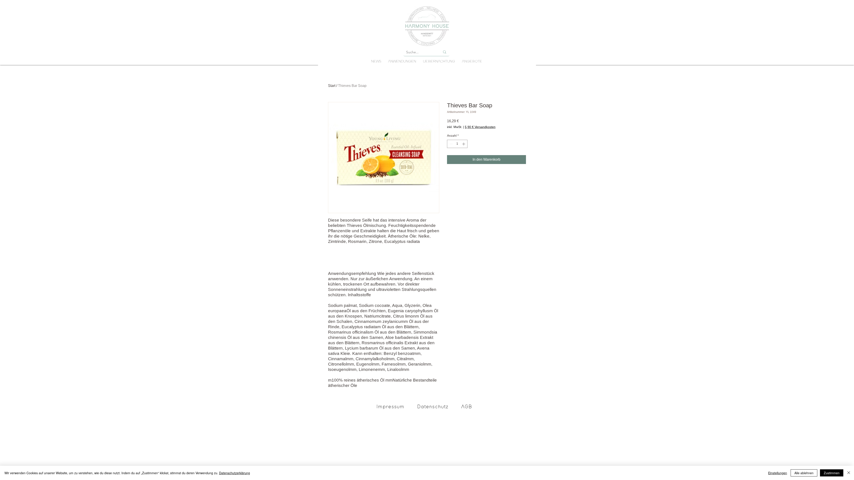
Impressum (391, 406)
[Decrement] (450, 144)
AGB (466, 406)
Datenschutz (433, 406)
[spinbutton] (457, 144)
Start (331, 86)
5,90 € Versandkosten (480, 127)
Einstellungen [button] (777, 473)
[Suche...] (444, 52)
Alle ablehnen (804, 473)
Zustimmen (832, 473)
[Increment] (464, 144)
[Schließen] (848, 472)
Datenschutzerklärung (234, 473)
